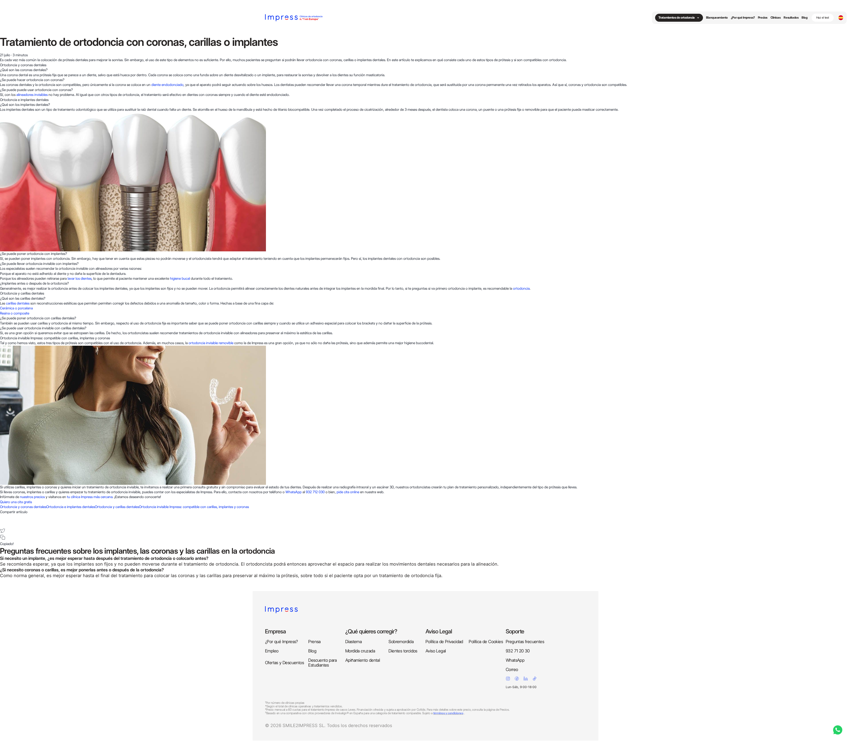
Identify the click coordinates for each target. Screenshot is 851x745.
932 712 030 (315, 492)
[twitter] (2, 530)
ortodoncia (521, 288)
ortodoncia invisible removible (211, 343)
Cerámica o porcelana (16, 308)
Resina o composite (14, 313)
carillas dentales (17, 303)
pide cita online (348, 492)
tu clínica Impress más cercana (90, 497)
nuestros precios (32, 497)
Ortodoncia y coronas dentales (23, 507)
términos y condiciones (448, 713)
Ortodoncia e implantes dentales (70, 507)
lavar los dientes (80, 278)
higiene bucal (180, 278)
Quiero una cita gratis (16, 502)
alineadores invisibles (32, 95)
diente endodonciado (167, 85)
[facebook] (2, 517)
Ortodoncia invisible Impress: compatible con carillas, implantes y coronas (194, 507)
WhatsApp (293, 492)
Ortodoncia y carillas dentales (117, 507)
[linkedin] (2, 523)
